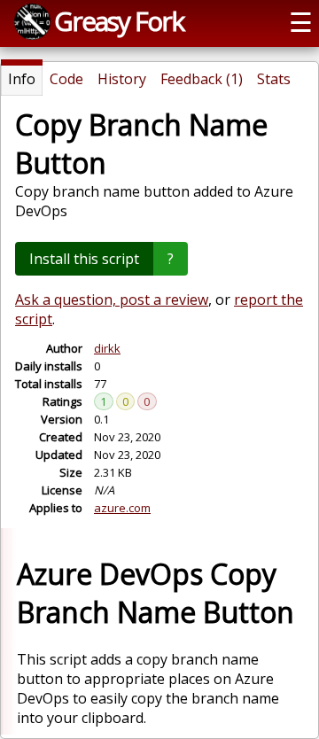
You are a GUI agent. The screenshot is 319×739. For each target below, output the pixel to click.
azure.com (122, 508)
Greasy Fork (118, 21)
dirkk (107, 348)
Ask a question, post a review (111, 299)
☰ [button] (301, 22)
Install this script (84, 258)
